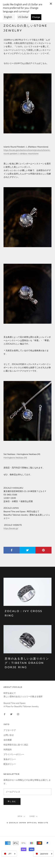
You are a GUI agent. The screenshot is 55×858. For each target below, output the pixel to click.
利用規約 (8, 749)
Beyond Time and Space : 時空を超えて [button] (21, 511)
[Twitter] (11, 714)
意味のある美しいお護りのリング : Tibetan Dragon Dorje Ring (27, 663)
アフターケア (10, 730)
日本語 (32, 816)
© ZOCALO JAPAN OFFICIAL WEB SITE (27, 823)
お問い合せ (9, 735)
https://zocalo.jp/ (11, 528)
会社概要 (8, 740)
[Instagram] (18, 714)
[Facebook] (5, 714)
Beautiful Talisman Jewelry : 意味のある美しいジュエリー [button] (27, 517)
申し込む (12, 801)
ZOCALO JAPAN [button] (11, 508)
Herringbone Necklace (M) (15, 457)
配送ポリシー (10, 764)
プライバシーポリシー (14, 754)
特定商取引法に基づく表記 (16, 744)
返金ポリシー (10, 759)
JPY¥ (20, 816)
